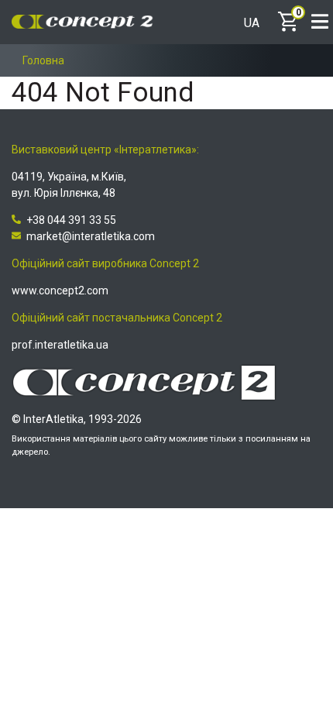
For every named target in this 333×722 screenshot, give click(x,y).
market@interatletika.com (90, 236)
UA (251, 23)
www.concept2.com (60, 290)
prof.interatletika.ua (60, 345)
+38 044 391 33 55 (71, 220)
